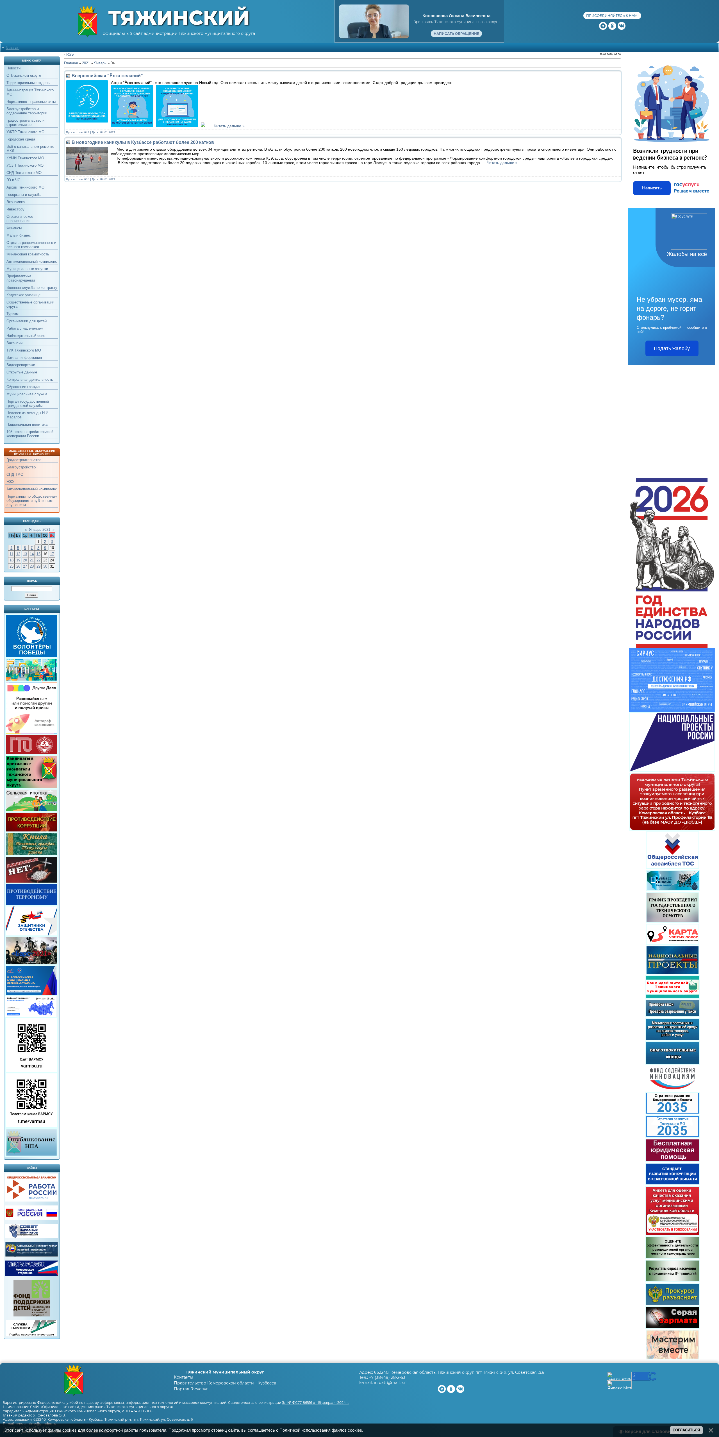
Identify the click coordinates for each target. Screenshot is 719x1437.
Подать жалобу (672, 348)
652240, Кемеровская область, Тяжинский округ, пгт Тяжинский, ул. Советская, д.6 (459, 1372)
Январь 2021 (39, 529)
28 (32, 566)
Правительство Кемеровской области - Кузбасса (225, 1383)
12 (18, 554)
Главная (12, 48)
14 (32, 554)
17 (52, 554)
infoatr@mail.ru (389, 1382)
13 (25, 554)
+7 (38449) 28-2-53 (387, 1377)
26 (18, 566)
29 (38, 566)
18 (11, 560)
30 (45, 566)
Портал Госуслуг (191, 1388)
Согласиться (686, 1430)
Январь (100, 63)
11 (11, 554)
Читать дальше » (229, 126)
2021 (86, 63)
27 (25, 566)
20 (25, 560)
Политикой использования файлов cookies (320, 1430)
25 (11, 566)
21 (32, 560)
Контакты (183, 1377)
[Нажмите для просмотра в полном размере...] (133, 126)
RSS (70, 54)
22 (38, 560)
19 (18, 560)
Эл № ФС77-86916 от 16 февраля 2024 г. (315, 1402)
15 (38, 554)
